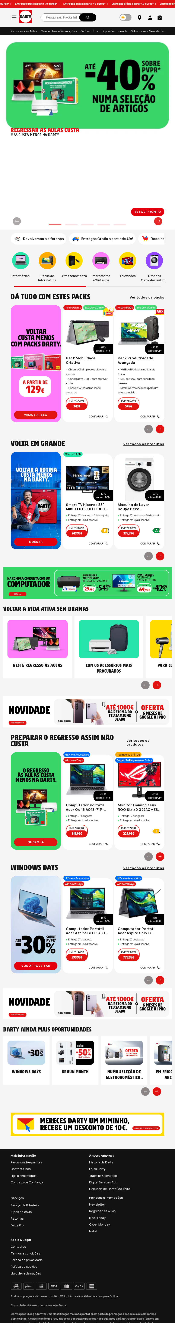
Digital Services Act (103, 1182)
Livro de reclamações (26, 1273)
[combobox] (68, 17)
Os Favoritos (89, 31)
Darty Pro (17, 1225)
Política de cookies (24, 1266)
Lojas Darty (97, 1169)
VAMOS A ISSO (35, 415)
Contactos (18, 1246)
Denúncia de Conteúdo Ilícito (109, 1189)
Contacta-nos (21, 1169)
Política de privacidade (27, 1260)
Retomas (17, 1218)
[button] (159, 17)
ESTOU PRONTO (147, 212)
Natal (93, 1231)
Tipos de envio (21, 1212)
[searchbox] (68, 17)
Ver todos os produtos (143, 444)
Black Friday (97, 1218)
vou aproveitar (35, 966)
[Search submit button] (87, 17)
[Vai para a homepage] (25, 17)
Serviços (17, 1198)
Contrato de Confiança (27, 1182)
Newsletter (97, 1204)
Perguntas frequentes (26, 1162)
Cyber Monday (99, 1224)
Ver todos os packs (147, 297)
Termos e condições (25, 1253)
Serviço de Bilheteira (25, 1205)
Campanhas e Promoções (59, 31)
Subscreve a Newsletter (148, 31)
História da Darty (101, 1162)
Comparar (96, 416)
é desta (36, 542)
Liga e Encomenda (114, 31)
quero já (36, 842)
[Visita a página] (36, 363)
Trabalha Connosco (103, 1176)
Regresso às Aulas (24, 31)
